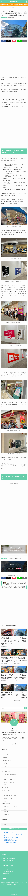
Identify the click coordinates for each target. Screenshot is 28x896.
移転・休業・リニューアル (10, 806)
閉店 (6, 809)
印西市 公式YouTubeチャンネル (11, 837)
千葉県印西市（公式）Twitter (10, 839)
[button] (3, 41)
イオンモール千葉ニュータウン (15, 558)
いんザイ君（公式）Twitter (10, 842)
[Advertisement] (14, 58)
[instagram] (15, 744)
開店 (6, 811)
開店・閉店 (4, 17)
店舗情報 (6, 763)
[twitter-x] (13, 744)
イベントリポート (8, 793)
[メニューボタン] (1, 1)
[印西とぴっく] (14, 1)
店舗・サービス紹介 (9, 801)
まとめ (5, 787)
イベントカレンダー (8, 754)
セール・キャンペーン (9, 779)
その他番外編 (7, 760)
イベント (6, 768)
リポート (6, 790)
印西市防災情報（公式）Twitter (11, 840)
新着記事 (6, 766)
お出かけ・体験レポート (10, 795)
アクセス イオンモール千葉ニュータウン (14, 106)
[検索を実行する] (25, 708)
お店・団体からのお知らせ (10, 774)
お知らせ (6, 757)
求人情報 (6, 814)
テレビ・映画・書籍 (9, 782)
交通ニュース (7, 784)
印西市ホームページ (8, 832)
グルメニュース (8, 776)
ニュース (6, 771)
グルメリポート (8, 798)
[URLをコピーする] (24, 41)
